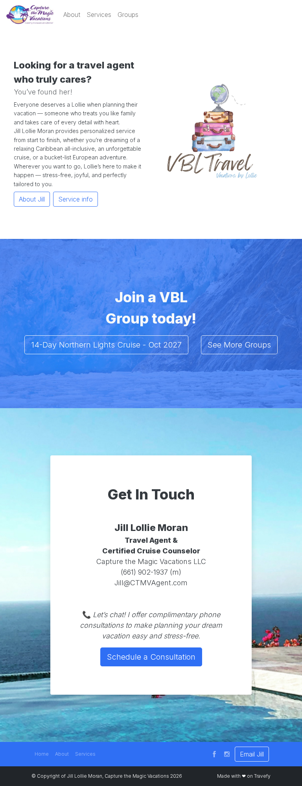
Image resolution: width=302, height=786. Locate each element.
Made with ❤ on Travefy (244, 776)
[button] (71, 14)
